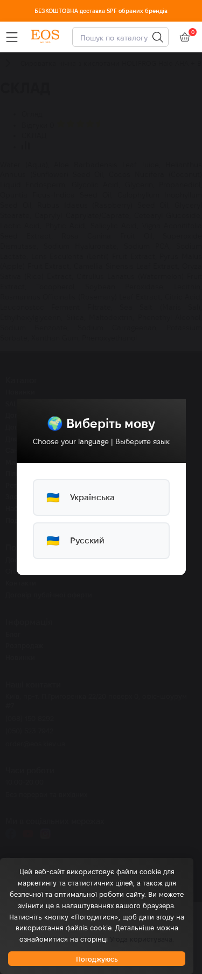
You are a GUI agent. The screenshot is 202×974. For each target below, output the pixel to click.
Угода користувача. (142, 939)
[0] (184, 37)
